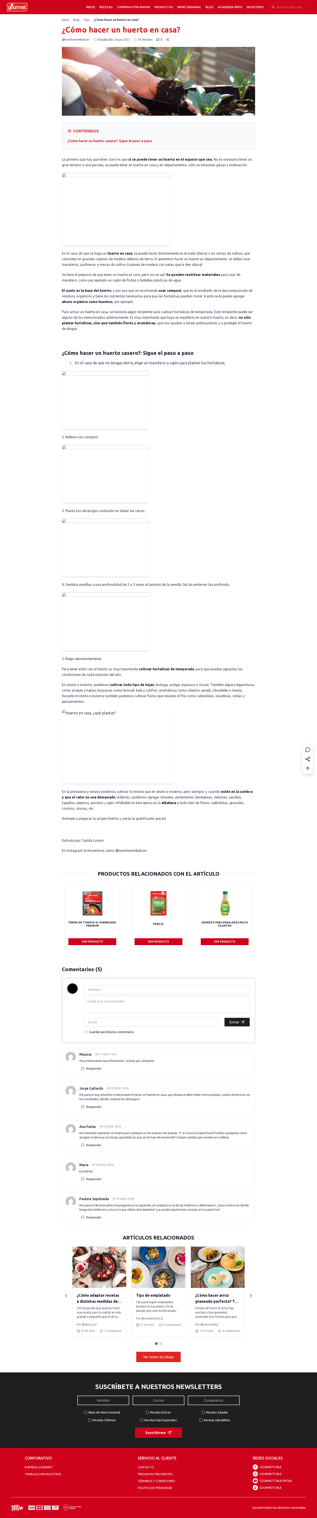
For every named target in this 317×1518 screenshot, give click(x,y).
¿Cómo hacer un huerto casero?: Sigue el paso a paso (109, 141)
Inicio (90, 7)
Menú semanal (189, 7)
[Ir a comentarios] (308, 750)
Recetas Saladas (217, 1412)
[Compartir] (308, 759)
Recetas (106, 7)
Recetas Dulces (160, 1412)
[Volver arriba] (308, 768)
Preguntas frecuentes (155, 1474)
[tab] (156, 1343)
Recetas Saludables (217, 1420)
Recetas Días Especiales (160, 1420)
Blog (209, 7)
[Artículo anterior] (66, 1295)
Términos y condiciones (156, 1481)
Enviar (234, 1022)
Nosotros (255, 7)
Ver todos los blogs (158, 1357)
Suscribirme (155, 1433)
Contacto (146, 1467)
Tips (86, 20)
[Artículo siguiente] (250, 1295)
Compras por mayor (133, 7)
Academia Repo (230, 7)
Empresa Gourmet (39, 1467)
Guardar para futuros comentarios (111, 1032)
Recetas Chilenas (104, 1420)
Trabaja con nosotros (43, 1474)
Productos (163, 7)
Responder (94, 1068)
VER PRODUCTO (92, 941)
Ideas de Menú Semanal (104, 1412)
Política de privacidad (155, 1488)
